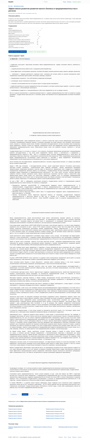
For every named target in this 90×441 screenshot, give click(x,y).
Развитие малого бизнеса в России (55, 409)
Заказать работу (76, 1)
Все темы (10, 6)
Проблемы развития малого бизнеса (68, 427)
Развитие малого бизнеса (15, 409)
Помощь (69, 1)
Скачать (27, 59)
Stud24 (16, 437)
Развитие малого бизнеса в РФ (54, 411)
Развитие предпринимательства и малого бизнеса (19, 427)
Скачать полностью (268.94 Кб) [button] (17, 51)
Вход (64, 1)
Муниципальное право (19, 6)
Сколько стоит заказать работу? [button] (37, 51)
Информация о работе (37, 401)
